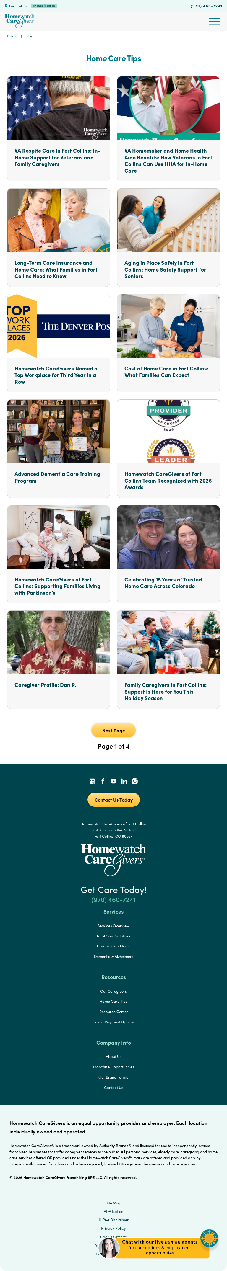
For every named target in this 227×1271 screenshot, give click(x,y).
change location (44, 6)
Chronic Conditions (113, 946)
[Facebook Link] (103, 781)
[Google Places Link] (92, 781)
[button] (158, 1262)
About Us (113, 1056)
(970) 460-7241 (206, 5)
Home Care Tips (113, 1001)
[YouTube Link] (113, 781)
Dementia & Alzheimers (113, 956)
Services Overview (113, 925)
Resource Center (113, 1011)
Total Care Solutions (113, 936)
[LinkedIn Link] (124, 781)
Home (12, 36)
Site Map (113, 1202)
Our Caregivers (113, 991)
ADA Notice (113, 1211)
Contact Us (113, 1087)
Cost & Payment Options (113, 1022)
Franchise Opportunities (113, 1066)
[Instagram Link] (135, 781)
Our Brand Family (113, 1077)
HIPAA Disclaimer (114, 1219)
